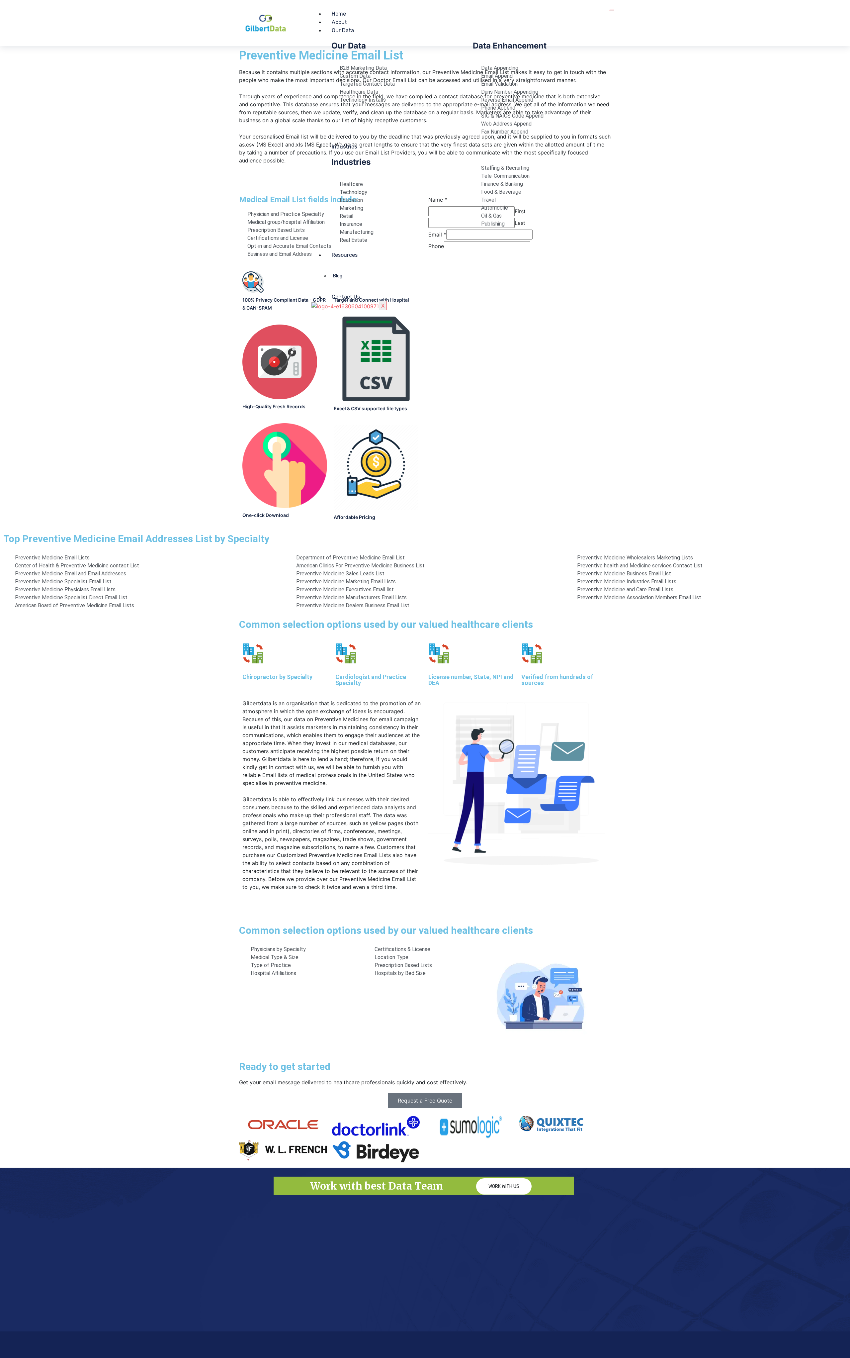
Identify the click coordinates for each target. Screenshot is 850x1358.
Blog (337, 276)
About (339, 22)
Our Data (343, 30)
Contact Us (346, 297)
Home (339, 14)
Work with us (503, 1186)
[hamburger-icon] (612, 10)
